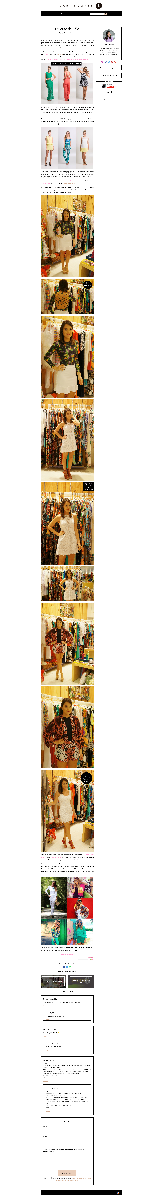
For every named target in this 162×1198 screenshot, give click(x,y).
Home (57, 14)
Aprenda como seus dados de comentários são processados (73, 1179)
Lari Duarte (109, 44)
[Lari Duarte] (81, 6)
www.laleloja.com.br (69, 183)
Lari (70, 33)
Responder (45, 1005)
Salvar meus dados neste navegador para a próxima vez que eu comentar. (65, 1149)
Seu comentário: (48, 1151)
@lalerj (60, 54)
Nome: (45, 1126)
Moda (73, 33)
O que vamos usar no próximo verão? (81, 981)
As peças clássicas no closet (53, 981)
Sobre (61, 14)
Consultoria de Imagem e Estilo (73, 14)
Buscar (105, 14)
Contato (86, 14)
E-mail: (45, 1136)
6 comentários (63, 964)
